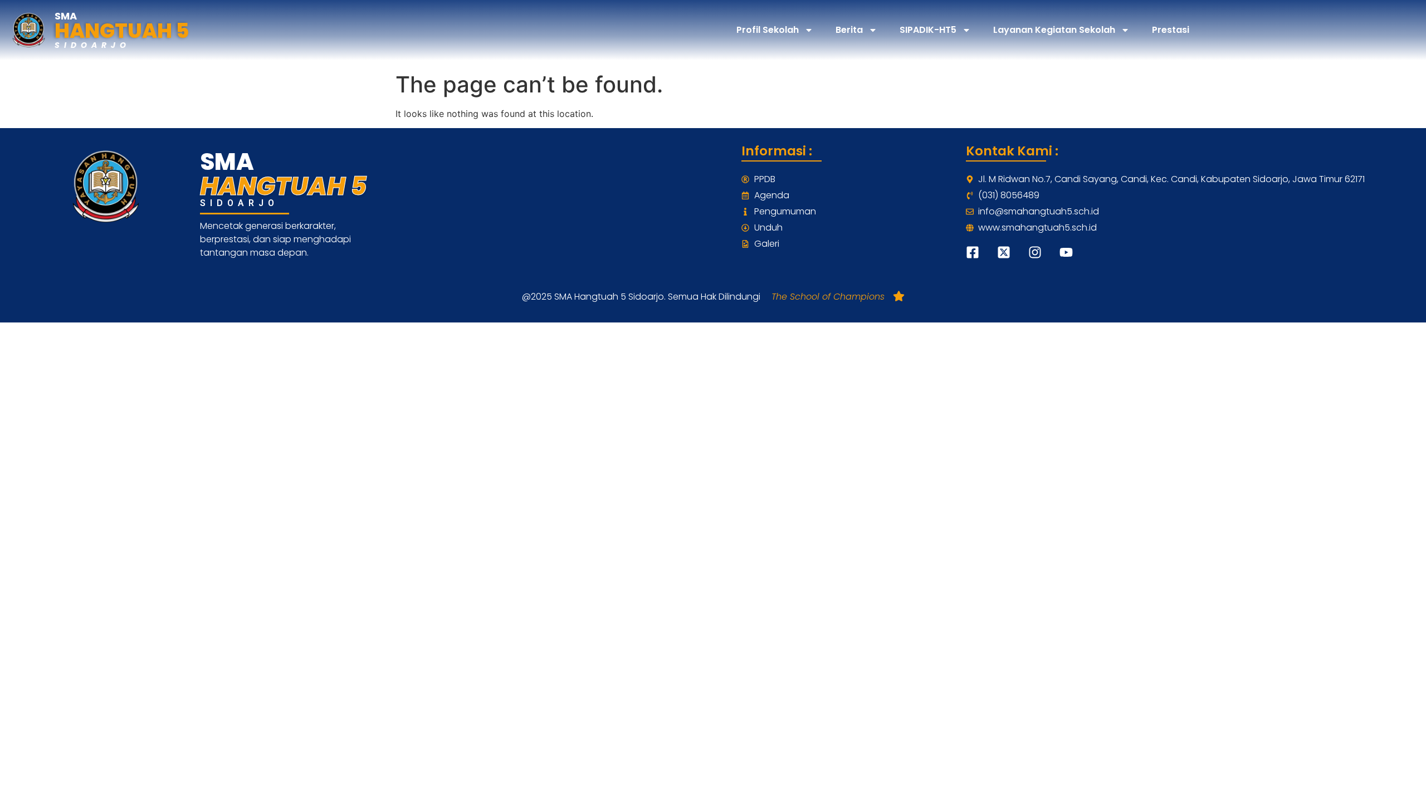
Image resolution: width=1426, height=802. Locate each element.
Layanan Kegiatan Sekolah (1054, 29)
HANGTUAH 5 (122, 31)
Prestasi (1170, 29)
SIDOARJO (92, 45)
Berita (849, 29)
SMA (66, 16)
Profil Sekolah (767, 29)
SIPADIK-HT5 (928, 29)
